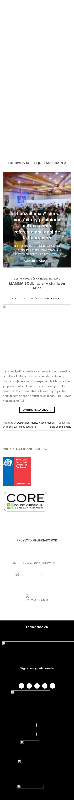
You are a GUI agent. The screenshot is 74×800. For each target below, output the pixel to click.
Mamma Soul (23, 427)
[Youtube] (37, 686)
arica (5, 427)
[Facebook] (21, 686)
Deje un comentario (60, 427)
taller (34, 427)
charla (12, 427)
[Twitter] (29, 686)
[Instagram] (44, 686)
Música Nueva (39, 279)
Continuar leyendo (37, 261)
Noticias (54, 279)
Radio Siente (54, 298)
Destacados (21, 279)
